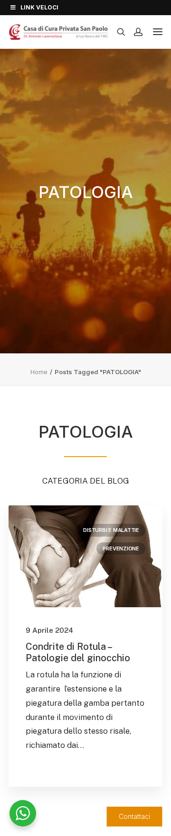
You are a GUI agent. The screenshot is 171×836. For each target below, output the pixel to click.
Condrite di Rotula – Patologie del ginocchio (78, 652)
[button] (85, 556)
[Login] (133, 31)
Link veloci (39, 7)
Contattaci (134, 816)
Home (39, 372)
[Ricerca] (116, 31)
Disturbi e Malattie (111, 530)
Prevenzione (121, 548)
